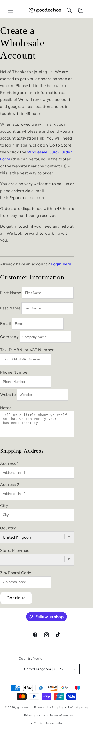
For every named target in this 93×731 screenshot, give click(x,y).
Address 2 (9, 484)
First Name (10, 292)
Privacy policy (34, 715)
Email (5, 323)
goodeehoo (25, 707)
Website (8, 394)
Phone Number (14, 372)
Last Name (10, 308)
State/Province (14, 550)
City (4, 505)
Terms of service (61, 715)
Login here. (61, 264)
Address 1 (9, 463)
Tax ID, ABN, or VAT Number (27, 349)
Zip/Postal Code (15, 572)
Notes (5, 407)
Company (9, 336)
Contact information (49, 723)
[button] (10, 10)
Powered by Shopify (49, 707)
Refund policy (78, 707)
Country (8, 528)
